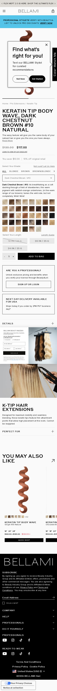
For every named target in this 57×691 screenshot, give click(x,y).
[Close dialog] (55, 329)
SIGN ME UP (14, 353)
